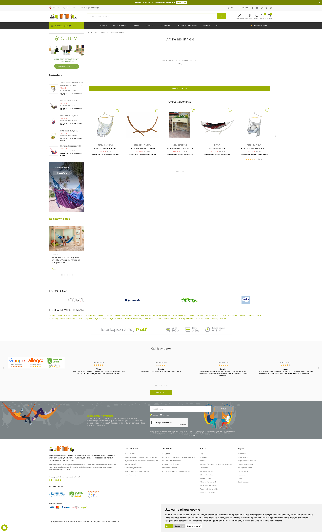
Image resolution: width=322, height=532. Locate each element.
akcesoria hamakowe (142, 315)
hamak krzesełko (170, 318)
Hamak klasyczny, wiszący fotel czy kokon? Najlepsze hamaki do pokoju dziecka (66, 260)
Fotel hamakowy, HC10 (69, 131)
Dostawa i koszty (130, 454)
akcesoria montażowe (161, 315)
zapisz (155, 415)
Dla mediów (242, 454)
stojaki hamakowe (68, 318)
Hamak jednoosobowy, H (70, 146)
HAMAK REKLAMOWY (186, 26)
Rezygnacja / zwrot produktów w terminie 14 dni (142, 457)
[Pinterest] (267, 8)
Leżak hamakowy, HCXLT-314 (105, 148)
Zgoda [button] (169, 526)
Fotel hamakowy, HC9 (69, 115)
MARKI (135, 26)
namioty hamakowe (219, 318)
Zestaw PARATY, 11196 (217, 148)
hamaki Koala (90, 315)
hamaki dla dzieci (212, 315)
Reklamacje (204, 468)
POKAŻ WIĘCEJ (192, 435)
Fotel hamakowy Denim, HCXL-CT (254, 148)
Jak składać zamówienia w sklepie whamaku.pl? (217, 464)
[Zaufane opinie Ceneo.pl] (76, 494)
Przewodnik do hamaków (209, 489)
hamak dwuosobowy (153, 318)
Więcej (54, 269)
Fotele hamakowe (105, 145)
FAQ (232, 7)
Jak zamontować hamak (208, 485)
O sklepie (203, 457)
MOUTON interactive (111, 521)
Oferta (240, 478)
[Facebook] (253, 8)
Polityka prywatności (245, 464)
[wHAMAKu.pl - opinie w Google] (17, 362)
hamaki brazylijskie (196, 315)
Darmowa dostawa (261, 26)
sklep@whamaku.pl (91, 8)
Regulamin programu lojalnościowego (176, 471)
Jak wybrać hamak (206, 471)
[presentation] (84, 135)
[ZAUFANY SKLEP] (57, 494)
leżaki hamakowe (202, 318)
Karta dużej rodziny (131, 475)
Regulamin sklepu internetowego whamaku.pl (178, 457)
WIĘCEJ (180, 2)
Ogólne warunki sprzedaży (171, 461)
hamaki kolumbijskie (229, 315)
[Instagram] (271, 8)
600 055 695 (71, 8)
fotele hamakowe (180, 315)
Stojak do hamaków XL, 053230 (142, 148)
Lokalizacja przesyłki (169, 468)
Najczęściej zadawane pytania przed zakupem (141, 461)
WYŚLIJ (223, 409)
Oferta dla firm (243, 457)
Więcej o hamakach (245, 468)
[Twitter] (262, 8)
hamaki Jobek (77, 315)
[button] (240, 16)
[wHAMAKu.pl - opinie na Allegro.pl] (36, 362)
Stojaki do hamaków (142, 145)
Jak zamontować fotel (208, 482)
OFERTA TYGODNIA (119, 26)
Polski (54, 7)
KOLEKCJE (149, 26)
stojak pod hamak (186, 318)
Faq (201, 454)
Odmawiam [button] (179, 526)
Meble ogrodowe (180, 145)
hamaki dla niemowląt (133, 318)
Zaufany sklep (243, 471)
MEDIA (205, 26)
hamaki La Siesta (63, 315)
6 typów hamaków (207, 475)
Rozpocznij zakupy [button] (63, 25)
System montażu (206, 478)
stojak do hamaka (116, 318)
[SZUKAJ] (221, 16)
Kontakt (202, 461)
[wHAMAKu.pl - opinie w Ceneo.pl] (55, 362)
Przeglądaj (62, 173)
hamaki (52, 315)
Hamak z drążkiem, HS (69, 100)
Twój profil (166, 454)
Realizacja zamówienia (170, 464)
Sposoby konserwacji (207, 493)
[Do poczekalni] (118, 110)
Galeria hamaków (61, 167)
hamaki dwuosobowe (123, 315)
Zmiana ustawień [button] (194, 526)
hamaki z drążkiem (247, 315)
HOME (102, 26)
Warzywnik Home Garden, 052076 (180, 148)
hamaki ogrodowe (105, 315)
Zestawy (217, 145)
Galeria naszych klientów (133, 468)
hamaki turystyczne (84, 318)
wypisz (166, 415)
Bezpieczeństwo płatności (247, 461)
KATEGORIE (166, 26)
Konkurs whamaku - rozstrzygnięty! (137, 471)
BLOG (218, 26)
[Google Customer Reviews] (95, 494)
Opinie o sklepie (243, 482)
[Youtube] (257, 8)
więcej (158, 392)
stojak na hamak (100, 318)
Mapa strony (242, 475)
